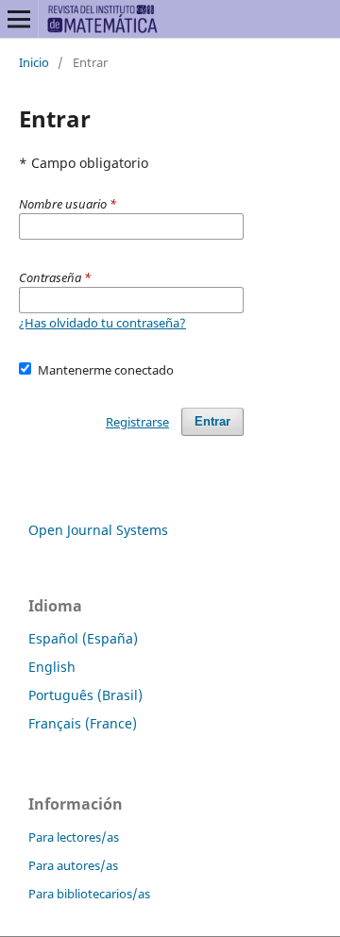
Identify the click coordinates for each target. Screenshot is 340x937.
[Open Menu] (19, 19)
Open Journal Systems (98, 530)
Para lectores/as (73, 836)
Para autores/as (73, 865)
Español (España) (83, 638)
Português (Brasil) (85, 695)
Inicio (34, 62)
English (52, 667)
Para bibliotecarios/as (89, 893)
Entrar (212, 421)
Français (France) (82, 723)
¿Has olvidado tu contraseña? (102, 322)
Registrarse (137, 421)
